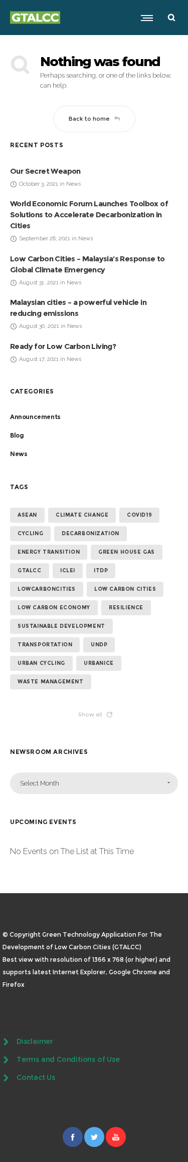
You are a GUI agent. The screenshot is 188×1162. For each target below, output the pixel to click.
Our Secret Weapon (45, 171)
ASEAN (27, 515)
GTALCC (30, 570)
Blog (17, 435)
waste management (51, 681)
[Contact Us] (94, 1078)
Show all (90, 714)
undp (99, 644)
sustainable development (61, 626)
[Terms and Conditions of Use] (94, 1060)
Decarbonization (90, 533)
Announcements (35, 417)
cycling (30, 533)
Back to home (89, 118)
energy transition (49, 552)
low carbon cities (125, 589)
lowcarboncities (47, 589)
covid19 (139, 515)
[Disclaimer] (94, 1043)
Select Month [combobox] (39, 783)
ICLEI (67, 570)
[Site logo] (35, 17)
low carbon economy (54, 607)
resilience (126, 607)
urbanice (99, 663)
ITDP (101, 570)
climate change (82, 515)
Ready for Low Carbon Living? (63, 346)
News (18, 454)
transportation (45, 644)
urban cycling (41, 663)
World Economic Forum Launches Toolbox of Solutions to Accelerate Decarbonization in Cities (89, 214)
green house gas (126, 552)
